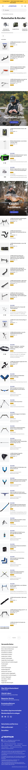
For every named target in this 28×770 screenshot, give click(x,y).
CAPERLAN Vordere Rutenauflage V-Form (18, 320)
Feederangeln (4, 663)
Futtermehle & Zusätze (6, 654)
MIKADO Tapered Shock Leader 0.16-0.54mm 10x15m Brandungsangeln (18, 169)
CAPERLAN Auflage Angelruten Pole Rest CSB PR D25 (18, 362)
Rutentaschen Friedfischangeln (8, 675)
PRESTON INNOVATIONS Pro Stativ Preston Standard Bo (18, 520)
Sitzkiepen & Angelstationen (6, 30)
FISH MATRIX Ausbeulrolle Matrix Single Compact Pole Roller (17, 428)
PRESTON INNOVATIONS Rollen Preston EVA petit (17, 559)
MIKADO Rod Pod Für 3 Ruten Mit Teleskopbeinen (17, 307)
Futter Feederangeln (6, 667)
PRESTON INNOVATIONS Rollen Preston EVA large (17, 376)
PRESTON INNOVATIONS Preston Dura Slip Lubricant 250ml (17, 533)
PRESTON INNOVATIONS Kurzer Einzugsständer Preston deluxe (17, 388)
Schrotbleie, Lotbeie (6, 678)
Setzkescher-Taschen (6, 671)
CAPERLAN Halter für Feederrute (17, 622)
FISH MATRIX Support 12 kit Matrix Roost (18, 414)
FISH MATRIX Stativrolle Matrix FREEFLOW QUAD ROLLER (17, 572)
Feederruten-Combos (6, 656)
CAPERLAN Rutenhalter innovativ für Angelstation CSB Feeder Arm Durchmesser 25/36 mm (18, 80)
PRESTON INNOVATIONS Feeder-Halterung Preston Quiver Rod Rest (18, 493)
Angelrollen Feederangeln (7, 660)
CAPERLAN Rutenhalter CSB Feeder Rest (18, 598)
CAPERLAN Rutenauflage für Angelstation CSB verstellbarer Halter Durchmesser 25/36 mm (17, 257)
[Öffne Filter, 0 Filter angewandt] (3, 35)
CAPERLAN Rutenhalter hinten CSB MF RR (18, 129)
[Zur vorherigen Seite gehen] (9, 637)
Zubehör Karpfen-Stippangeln (8, 673)
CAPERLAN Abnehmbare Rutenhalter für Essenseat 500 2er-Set (18, 232)
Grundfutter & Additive (6, 652)
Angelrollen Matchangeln (7, 682)
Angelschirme (15, 29)
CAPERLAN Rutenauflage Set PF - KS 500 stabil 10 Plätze (18, 610)
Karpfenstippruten (5, 669)
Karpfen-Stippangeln (6, 677)
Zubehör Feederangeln (6, 658)
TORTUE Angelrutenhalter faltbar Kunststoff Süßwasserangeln (18, 67)
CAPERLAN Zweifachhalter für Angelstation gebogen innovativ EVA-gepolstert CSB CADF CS (17, 56)
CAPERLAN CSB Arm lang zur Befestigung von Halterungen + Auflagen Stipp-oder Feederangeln (18, 294)
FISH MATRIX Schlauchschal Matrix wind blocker (18, 546)
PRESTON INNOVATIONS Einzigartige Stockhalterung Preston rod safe (18, 480)
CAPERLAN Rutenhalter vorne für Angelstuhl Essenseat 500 (17, 333)
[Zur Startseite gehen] (12, 6)
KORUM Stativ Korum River (16, 401)
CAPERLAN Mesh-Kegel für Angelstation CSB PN (16, 454)
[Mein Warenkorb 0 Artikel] (25, 6)
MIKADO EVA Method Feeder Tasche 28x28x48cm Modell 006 (18, 155)
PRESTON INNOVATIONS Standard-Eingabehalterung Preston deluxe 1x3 (18, 506)
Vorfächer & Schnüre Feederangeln (9, 647)
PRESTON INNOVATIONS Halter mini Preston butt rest (18, 468)
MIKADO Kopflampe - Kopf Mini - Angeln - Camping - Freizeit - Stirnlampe (17, 347)
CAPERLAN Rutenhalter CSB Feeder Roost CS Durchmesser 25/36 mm (18, 281)
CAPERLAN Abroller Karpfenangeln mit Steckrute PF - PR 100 (18, 219)
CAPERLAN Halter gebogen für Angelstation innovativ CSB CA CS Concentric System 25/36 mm (18, 269)
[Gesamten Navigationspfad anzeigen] (1, 14)
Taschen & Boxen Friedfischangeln (9, 662)
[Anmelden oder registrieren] (22, 6)
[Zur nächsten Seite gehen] (19, 637)
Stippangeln (4, 680)
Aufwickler (3, 665)
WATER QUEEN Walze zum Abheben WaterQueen (18, 586)
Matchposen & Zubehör (6, 650)
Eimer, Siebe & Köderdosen (7, 648)
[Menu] (2, 6)
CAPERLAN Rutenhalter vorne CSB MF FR (18, 244)
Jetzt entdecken (14, 122)
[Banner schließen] (26, 2)
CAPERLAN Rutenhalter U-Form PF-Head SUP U (18, 42)
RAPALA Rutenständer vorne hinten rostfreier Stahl (18, 141)
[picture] (4, 46)
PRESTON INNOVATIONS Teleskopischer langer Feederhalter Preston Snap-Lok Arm (18, 441)
